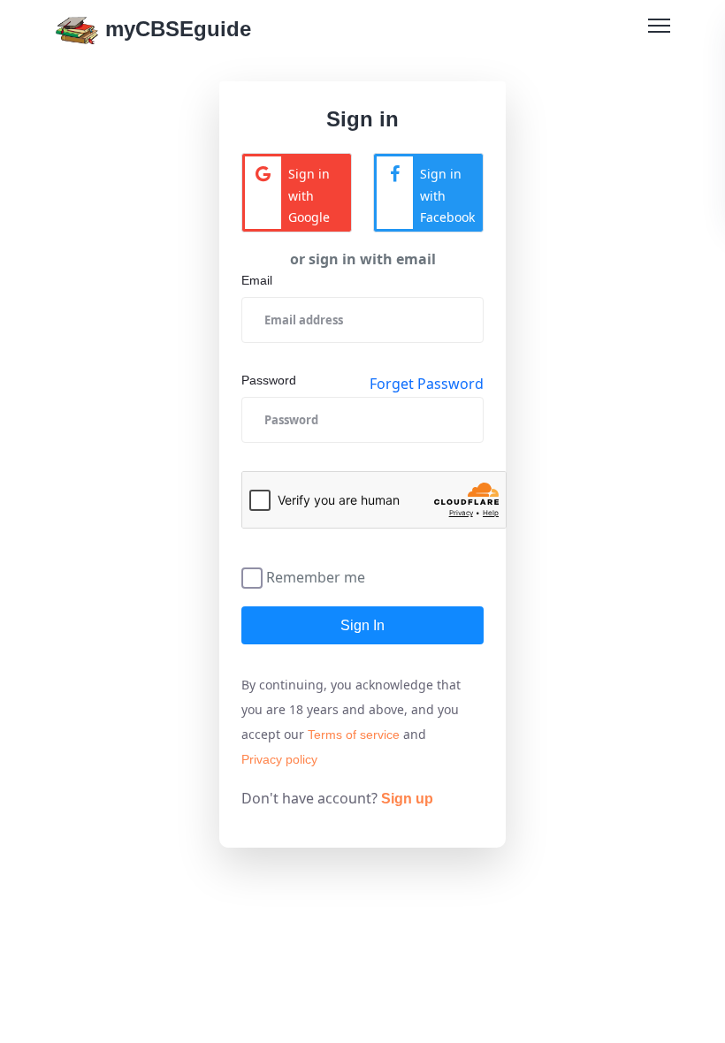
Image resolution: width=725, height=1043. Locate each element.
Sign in (362, 625)
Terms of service (354, 734)
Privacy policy (279, 759)
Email (256, 280)
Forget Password (427, 383)
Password (268, 380)
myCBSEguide (175, 29)
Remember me (315, 575)
